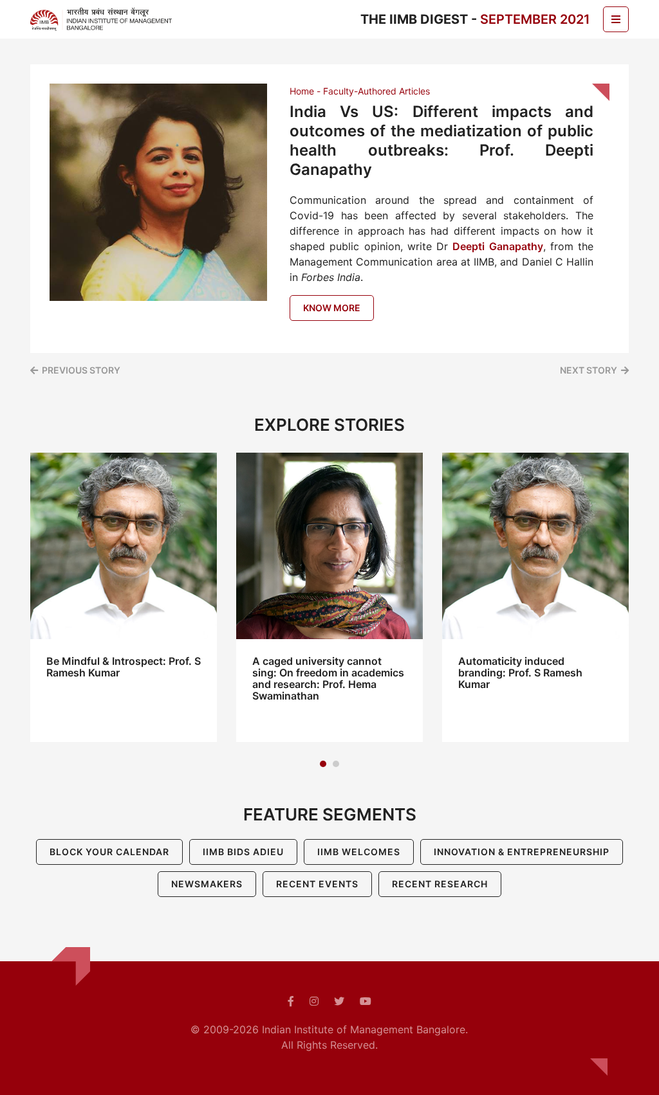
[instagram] (314, 1001)
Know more (331, 307)
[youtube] (365, 1001)
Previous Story (81, 370)
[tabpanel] (124, 597)
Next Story (588, 370)
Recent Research (440, 883)
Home (302, 91)
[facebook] (291, 1001)
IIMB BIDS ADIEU (243, 851)
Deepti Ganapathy (497, 246)
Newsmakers (207, 883)
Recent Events (317, 883)
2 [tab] (336, 764)
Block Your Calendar (109, 851)
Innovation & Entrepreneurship (521, 851)
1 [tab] (323, 764)
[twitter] (339, 1001)
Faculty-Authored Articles (376, 91)
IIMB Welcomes (358, 851)
